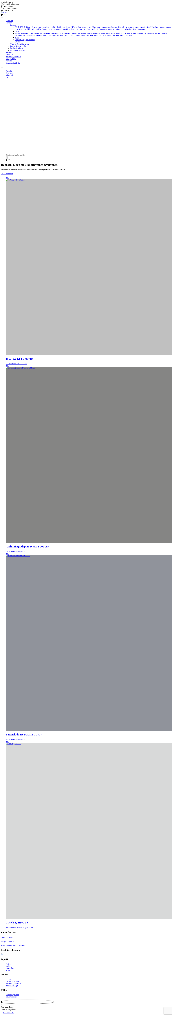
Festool (8, 964)
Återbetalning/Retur (13, 63)
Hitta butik (9, 73)
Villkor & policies (12, 995)
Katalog (13, 25)
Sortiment (9, 21)
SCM (17, 38)
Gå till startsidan (7, 174)
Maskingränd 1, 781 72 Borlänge (13, 945)
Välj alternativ (28, 928)
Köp (25, 364)
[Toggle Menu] (2, 17)
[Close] (2, 67)
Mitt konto (9, 54)
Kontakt (9, 61)
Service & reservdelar (18, 46)
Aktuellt (9, 52)
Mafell (8, 966)
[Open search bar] (7, 153)
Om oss (8, 979)
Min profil (9, 75)
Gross (17, 31)
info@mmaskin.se (7, 941)
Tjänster (9, 23)
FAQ (7, 77)
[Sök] (6, 157)
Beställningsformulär (18, 50)
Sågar (8, 970)
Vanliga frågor (11, 59)
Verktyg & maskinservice (19, 44)
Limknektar (10, 968)
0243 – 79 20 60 (7, 937)
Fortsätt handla (8, 1013)
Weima (17, 42)
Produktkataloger (16, 48)
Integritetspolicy (11, 997)
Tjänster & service (12, 981)
